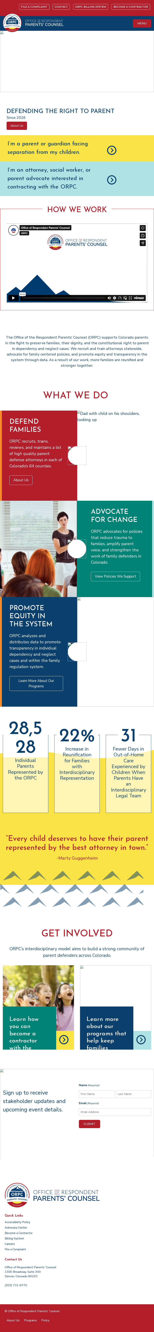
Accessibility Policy (17, 1222)
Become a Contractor (130, 7)
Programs (30, 1320)
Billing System (14, 1238)
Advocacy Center (16, 1228)
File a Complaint (34, 7)
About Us (16, 126)
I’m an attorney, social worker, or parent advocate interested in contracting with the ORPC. (49, 178)
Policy (45, 1320)
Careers (10, 1244)
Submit (89, 1124)
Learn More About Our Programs (36, 683)
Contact (61, 7)
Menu (141, 23)
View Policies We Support (115, 576)
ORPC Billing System (90, 7)
